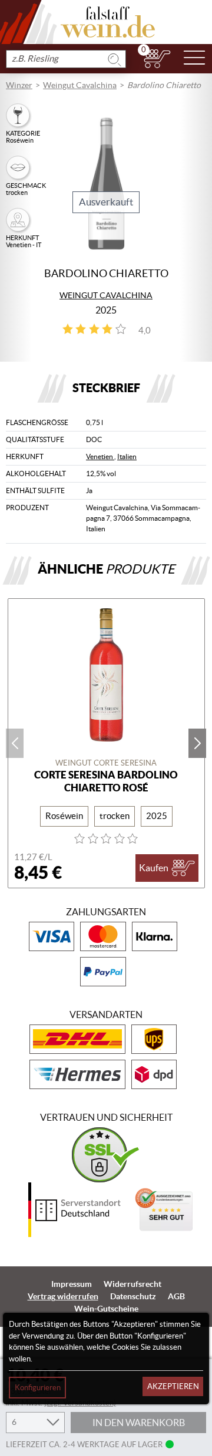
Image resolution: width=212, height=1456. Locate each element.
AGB (176, 1296)
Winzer (19, 85)
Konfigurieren (38, 1387)
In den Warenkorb (138, 1422)
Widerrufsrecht (132, 1284)
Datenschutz (133, 1296)
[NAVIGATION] (194, 58)
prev (15, 743)
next (197, 743)
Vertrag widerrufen (63, 1296)
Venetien (100, 456)
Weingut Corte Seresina (106, 763)
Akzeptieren (173, 1386)
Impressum (71, 1284)
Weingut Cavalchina (80, 85)
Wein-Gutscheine (106, 1308)
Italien (127, 456)
